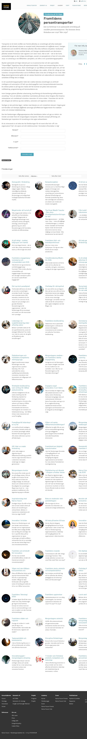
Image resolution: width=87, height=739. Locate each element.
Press (13, 718)
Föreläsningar (45, 701)
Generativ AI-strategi (19, 701)
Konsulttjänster (6, 695)
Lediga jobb (15, 720)
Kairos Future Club (46, 709)
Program (33, 698)
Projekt (33, 695)
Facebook (84, 64)
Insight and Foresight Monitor (21, 704)
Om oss (14, 712)
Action (3, 706)
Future (4, 698)
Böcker (71, 704)
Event (43, 704)
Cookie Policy (15, 726)
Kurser (43, 698)
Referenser (5, 712)
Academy (44, 695)
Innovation (5, 704)
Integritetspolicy (16, 723)
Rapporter (72, 701)
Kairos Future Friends (47, 706)
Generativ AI (16, 695)
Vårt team (15, 715)
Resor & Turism (6, 160)
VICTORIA (15, 698)
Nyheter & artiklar (74, 698)
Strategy (4, 701)
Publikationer (73, 695)
